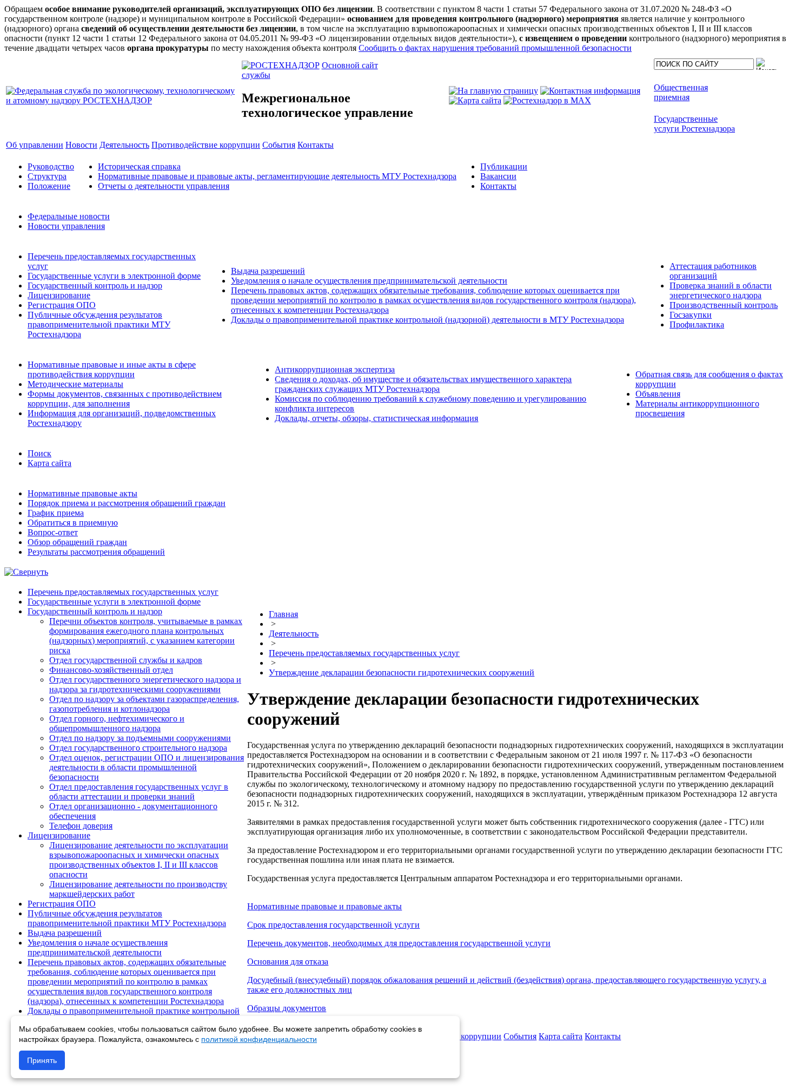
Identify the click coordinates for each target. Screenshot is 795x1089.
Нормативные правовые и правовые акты (324, 906)
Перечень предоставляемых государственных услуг (123, 591)
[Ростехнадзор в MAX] (547, 100)
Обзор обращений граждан (77, 542)
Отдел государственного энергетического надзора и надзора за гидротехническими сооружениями (145, 684)
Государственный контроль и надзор (95, 285)
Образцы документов (286, 1008)
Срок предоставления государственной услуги (333, 924)
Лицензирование (59, 295)
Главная (283, 614)
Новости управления (66, 226)
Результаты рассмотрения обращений (96, 551)
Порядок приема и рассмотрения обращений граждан (127, 503)
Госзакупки (691, 314)
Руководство (51, 166)
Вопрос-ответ (53, 532)
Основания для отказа (287, 961)
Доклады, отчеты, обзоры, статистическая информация (376, 418)
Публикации (503, 166)
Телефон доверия (80, 825)
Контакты (498, 186)
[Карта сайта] (475, 100)
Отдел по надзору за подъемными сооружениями (140, 738)
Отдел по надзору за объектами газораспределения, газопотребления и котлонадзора (144, 703)
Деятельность (294, 633)
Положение (49, 186)
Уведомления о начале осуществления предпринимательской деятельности (369, 280)
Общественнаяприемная (681, 92)
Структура (47, 176)
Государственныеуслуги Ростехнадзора (694, 123)
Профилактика (697, 324)
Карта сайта (49, 463)
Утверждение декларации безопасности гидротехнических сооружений (401, 672)
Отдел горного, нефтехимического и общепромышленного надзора (116, 723)
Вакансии (498, 176)
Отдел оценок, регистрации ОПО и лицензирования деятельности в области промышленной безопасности (146, 767)
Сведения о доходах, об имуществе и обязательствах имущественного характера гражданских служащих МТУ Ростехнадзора (423, 384)
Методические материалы (75, 384)
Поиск (39, 453)
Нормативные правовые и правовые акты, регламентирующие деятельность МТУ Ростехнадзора (277, 176)
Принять (42, 1060)
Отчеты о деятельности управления (163, 186)
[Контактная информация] (590, 90)
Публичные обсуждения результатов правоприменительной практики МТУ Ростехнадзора (99, 324)
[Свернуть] (26, 571)
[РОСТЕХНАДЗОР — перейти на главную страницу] (123, 100)
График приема (56, 512)
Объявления (657, 393)
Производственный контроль (724, 305)
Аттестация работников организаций (713, 270)
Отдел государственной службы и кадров (125, 660)
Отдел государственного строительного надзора (138, 747)
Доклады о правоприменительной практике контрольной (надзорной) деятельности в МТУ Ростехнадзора (427, 319)
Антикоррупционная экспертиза (335, 369)
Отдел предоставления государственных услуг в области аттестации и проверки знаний (138, 791)
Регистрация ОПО (62, 305)
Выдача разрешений (268, 270)
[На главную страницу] (493, 90)
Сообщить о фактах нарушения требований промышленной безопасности (495, 48)
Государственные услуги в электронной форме (114, 275)
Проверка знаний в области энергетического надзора (721, 290)
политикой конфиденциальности (259, 1039)
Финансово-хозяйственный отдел (111, 669)
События (520, 1036)
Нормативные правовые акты (82, 493)
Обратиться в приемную (73, 522)
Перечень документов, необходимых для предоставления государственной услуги (399, 943)
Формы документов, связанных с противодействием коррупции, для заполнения (125, 398)
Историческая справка (139, 166)
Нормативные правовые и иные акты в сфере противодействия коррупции (112, 369)
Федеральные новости (69, 216)
